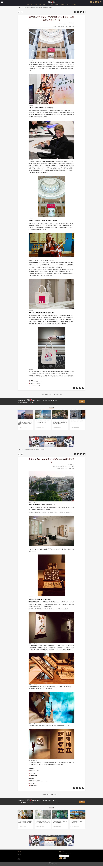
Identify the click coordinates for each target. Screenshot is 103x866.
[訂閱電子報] (98, 2)
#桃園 (66, 468)
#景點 (66, 26)
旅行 (28, 4)
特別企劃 (57, 4)
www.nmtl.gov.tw (33, 775)
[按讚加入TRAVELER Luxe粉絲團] (91, 2)
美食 (32, 4)
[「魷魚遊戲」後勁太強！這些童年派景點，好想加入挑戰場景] (60, 819)
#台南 (59, 26)
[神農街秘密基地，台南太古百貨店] (78, 420)
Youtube (19, 858)
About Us (19, 853)
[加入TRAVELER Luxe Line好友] (96, 2)
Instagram (19, 855)
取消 (64, 858)
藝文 (44, 4)
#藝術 (73, 26)
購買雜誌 (62, 4)
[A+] (22, 12)
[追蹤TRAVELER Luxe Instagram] (93, 2)
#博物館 (54, 26)
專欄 (52, 4)
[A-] (19, 12)
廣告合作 (68, 4)
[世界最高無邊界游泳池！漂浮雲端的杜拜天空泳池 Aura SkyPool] (43, 420)
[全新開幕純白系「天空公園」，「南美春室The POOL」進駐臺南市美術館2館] (43, 819)
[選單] (2, 1)
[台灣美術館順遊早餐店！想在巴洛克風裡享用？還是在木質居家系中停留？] (25, 819)
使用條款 (19, 859)
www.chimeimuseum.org (35, 385)
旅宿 (36, 4)
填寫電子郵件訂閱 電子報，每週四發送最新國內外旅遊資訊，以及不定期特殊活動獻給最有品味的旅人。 (37, 401)
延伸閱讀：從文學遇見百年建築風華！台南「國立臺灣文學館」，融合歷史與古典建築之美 (50, 512)
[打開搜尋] (101, 2)
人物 (48, 4)
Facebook (19, 854)
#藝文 (70, 26)
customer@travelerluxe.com (51, 864)
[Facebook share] (75, 12)
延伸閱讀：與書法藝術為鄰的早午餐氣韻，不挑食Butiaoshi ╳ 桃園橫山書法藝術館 (48, 609)
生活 (40, 4)
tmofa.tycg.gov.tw (33, 785)
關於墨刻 (74, 4)
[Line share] (84, 12)
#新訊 (62, 26)
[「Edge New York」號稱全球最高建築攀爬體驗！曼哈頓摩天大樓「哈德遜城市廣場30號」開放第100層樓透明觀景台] (25, 420)
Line (18, 856)
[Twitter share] (78, 12)
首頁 (19, 7)
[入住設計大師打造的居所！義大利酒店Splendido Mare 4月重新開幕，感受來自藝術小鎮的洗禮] (60, 420)
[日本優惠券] (51, 441)
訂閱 (82, 401)
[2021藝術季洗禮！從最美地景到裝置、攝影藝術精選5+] (78, 819)
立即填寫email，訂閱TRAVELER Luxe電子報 (65, 853)
